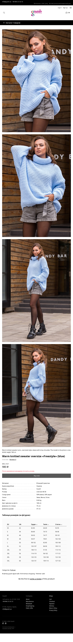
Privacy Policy (53, 610)
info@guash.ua (6, 1)
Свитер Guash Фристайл (11, 574)
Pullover (13, 570)
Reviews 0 (13, 460)
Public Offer (29, 608)
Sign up (65, 8)
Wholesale (29, 603)
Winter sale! (41, 574)
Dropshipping (30, 606)
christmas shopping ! (28, 574)
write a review (36, 579)
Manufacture (30, 601)
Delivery (51, 606)
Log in (60, 8)
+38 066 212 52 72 (17, 1)
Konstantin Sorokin (6, 628)
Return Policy (53, 608)
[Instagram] (5, 623)
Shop (51, 596)
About (27, 599)
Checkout (52, 601)
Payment (51, 603)
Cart (50, 599)
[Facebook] (2, 623)
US (71, 8)
